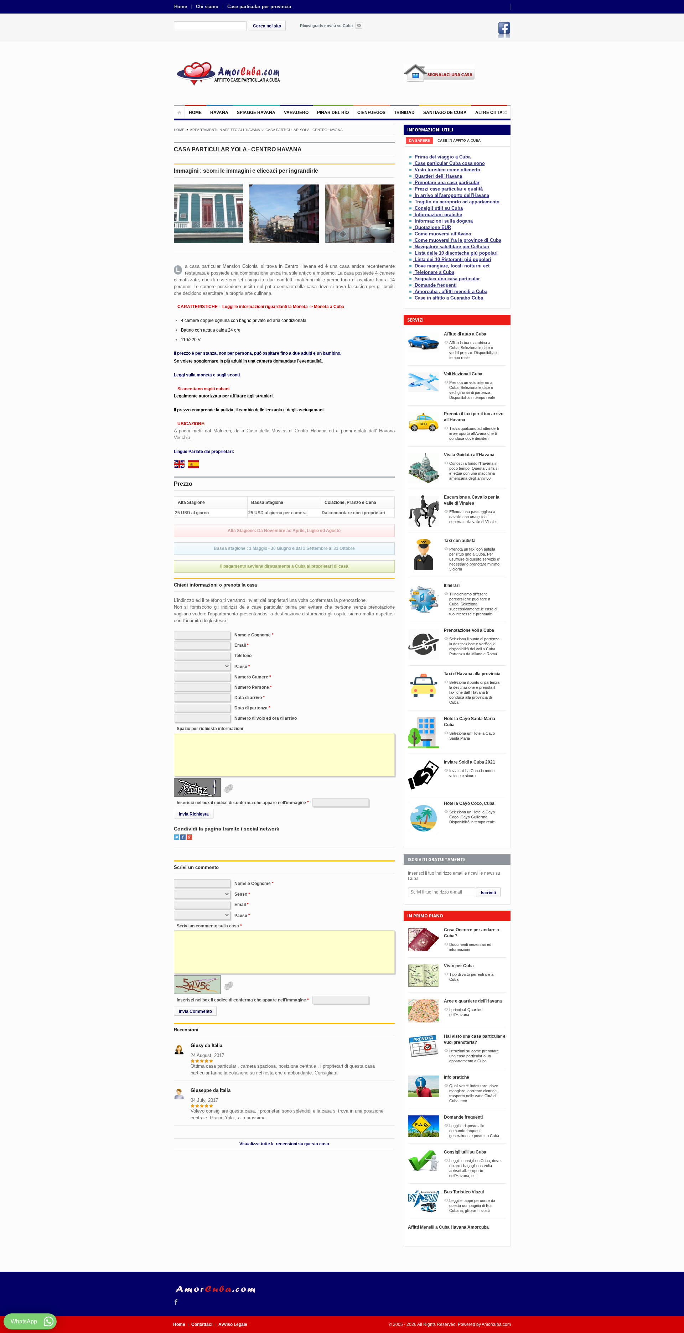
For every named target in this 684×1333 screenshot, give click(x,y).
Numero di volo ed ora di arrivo (265, 718)
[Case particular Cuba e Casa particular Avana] (227, 73)
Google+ (189, 837)
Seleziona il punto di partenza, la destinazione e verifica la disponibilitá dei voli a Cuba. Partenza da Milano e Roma (475, 646)
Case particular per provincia (259, 6)
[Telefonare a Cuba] (411, 272)
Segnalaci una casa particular (447, 278)
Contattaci (201, 1324)
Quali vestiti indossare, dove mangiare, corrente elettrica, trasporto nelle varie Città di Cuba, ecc (473, 1093)
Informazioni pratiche (438, 214)
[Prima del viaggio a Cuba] (411, 157)
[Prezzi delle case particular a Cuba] (411, 189)
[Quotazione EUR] (411, 227)
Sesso (240, 894)
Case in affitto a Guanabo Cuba (449, 298)
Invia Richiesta (194, 814)
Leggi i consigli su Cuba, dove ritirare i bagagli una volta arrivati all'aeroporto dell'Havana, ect (475, 1168)
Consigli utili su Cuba (439, 208)
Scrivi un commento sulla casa (208, 925)
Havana (219, 112)
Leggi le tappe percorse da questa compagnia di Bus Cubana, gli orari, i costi (472, 1205)
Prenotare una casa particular (447, 182)
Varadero (296, 112)
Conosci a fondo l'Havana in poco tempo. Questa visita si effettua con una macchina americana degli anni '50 (473, 470)
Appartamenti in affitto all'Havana (225, 130)
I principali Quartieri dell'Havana (465, 1012)
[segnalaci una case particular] (457, 78)
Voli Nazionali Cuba (463, 373)
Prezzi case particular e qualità (449, 189)
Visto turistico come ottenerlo (447, 169)
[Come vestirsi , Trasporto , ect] (411, 214)
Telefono (243, 655)
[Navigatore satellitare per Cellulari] (411, 246)
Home (180, 6)
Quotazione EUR (433, 227)
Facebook (504, 30)
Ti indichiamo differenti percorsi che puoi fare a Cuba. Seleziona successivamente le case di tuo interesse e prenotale (473, 604)
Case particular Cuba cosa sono (450, 163)
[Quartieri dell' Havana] (411, 176)
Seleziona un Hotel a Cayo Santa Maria (472, 735)
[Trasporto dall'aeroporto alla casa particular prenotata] (411, 201)
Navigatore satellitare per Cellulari (452, 246)
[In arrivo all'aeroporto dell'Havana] (411, 195)
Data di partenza (251, 707)
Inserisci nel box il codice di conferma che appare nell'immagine (241, 802)
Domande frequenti (436, 285)
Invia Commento (195, 1011)
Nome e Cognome (252, 634)
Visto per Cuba (459, 965)
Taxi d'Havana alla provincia (472, 673)
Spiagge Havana (256, 112)
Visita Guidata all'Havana (469, 454)
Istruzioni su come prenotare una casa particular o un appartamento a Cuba (474, 1056)
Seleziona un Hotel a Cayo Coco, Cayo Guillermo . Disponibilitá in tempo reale (472, 817)
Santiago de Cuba (445, 112)
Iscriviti (488, 892)
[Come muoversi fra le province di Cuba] (411, 240)
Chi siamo (207, 6)
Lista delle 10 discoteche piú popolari (456, 253)
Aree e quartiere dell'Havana (473, 1001)
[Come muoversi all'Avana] (411, 233)
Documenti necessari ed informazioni (470, 947)
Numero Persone (251, 687)
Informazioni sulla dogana (444, 221)
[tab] (419, 140)
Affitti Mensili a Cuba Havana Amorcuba (448, 1227)
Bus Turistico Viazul (464, 1191)
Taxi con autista (460, 540)
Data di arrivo (248, 697)
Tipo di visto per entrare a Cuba (471, 976)
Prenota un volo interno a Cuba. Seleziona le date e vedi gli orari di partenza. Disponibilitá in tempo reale (472, 390)
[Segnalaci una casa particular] (411, 278)
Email (240, 645)
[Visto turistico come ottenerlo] (411, 169)
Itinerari (452, 585)
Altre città (489, 112)
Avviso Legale (232, 1324)
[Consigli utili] (411, 208)
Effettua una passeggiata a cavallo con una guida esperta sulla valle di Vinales (473, 517)
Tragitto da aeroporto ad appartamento (457, 201)
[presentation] (419, 140)
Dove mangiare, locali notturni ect (452, 266)
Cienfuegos (371, 112)
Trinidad (404, 112)
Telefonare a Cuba (434, 272)
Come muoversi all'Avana (443, 233)
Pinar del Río (333, 112)
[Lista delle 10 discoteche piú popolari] (411, 253)
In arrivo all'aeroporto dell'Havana (452, 195)
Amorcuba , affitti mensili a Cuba (451, 291)
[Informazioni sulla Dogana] (411, 221)
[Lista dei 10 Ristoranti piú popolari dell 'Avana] (411, 259)
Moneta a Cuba (329, 306)
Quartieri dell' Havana (438, 176)
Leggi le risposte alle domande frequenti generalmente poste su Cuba (474, 1131)
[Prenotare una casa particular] (411, 182)
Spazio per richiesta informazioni (210, 728)
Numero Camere (251, 677)
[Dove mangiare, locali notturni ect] (411, 266)
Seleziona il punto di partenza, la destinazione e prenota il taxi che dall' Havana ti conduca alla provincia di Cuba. (475, 692)
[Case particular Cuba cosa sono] (411, 163)
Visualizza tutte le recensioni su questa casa (284, 1143)
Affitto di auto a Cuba (465, 334)
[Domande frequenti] (411, 285)
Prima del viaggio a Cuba (443, 157)
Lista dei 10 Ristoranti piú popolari (453, 259)
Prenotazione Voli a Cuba (469, 630)
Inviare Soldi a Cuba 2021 (469, 762)
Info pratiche (456, 1077)
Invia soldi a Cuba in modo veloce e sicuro (471, 773)
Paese (240, 666)
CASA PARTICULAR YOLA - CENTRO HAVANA (304, 130)
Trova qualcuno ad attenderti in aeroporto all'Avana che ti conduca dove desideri (474, 433)
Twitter (176, 837)
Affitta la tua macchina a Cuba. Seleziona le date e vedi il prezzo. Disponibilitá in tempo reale (473, 350)
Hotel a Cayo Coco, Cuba (469, 803)
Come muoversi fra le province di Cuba (458, 240)
